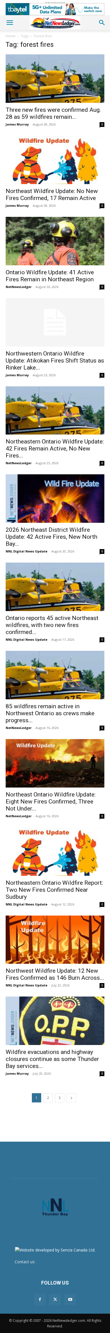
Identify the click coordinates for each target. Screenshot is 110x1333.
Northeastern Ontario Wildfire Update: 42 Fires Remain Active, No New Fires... (55, 448)
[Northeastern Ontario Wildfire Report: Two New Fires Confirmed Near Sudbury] (55, 851)
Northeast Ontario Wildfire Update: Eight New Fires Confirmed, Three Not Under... (51, 801)
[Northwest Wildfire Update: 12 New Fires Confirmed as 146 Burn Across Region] (55, 940)
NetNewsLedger (19, 287)
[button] (10, 22)
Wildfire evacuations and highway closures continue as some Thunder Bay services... (52, 1059)
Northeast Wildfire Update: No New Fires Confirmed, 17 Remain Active (52, 194)
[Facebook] (39, 1299)
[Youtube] (70, 1299)
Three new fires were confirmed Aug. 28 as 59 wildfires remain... (53, 113)
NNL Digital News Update (26, 551)
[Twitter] (55, 1299)
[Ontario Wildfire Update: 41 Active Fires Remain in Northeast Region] (55, 241)
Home (11, 36)
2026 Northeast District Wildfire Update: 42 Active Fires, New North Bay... (51, 536)
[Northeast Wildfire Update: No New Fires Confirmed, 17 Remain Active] (55, 160)
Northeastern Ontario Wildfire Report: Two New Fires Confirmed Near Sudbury (54, 889)
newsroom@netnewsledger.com (66, 1261)
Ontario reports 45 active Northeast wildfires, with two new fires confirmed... (52, 625)
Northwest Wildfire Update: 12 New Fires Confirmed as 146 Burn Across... (55, 974)
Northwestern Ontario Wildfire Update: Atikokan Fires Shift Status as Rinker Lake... (55, 360)
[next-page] (71, 1097)
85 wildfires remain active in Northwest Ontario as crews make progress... (50, 713)
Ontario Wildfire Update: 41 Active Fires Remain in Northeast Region (50, 276)
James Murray (17, 124)
